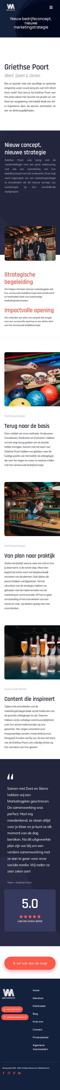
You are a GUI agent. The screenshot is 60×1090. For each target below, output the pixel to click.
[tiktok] (14, 1073)
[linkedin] (19, 1073)
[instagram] (9, 1073)
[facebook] (3, 1073)
